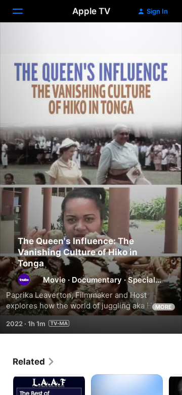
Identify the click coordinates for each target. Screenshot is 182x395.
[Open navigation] (24, 11)
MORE (163, 306)
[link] (34, 361)
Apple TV (91, 11)
